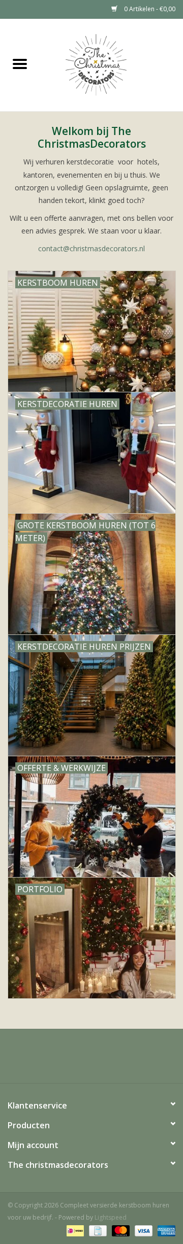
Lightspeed (111, 1217)
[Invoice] (96, 1230)
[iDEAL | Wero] (74, 1230)
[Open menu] (20, 63)
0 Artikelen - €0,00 (149, 9)
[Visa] (142, 1230)
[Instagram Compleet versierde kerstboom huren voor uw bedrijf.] (91, 1060)
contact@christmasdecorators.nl (91, 248)
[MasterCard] (119, 1230)
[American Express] (164, 1230)
